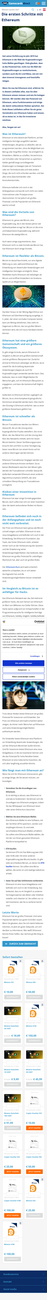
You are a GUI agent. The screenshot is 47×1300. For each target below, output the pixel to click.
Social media (10, 1289)
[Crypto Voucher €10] (34, 1111)
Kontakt (7, 1281)
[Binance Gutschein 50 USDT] (34, 1067)
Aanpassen (22, 670)
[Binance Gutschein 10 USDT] (13, 1067)
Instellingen (35, 656)
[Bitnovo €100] (13, 1242)
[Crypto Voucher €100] (13, 1198)
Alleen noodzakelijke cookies (23, 677)
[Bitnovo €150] (34, 1024)
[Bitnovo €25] (34, 1198)
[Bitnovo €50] (34, 980)
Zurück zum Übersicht (22, 943)
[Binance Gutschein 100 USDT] (13, 1111)
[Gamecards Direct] (16, 3)
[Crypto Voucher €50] (34, 1155)
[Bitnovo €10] (13, 980)
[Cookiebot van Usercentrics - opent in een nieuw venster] (34, 621)
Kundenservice (11, 1274)
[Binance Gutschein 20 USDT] (13, 1024)
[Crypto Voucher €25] (13, 1155)
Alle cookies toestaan (23, 663)
